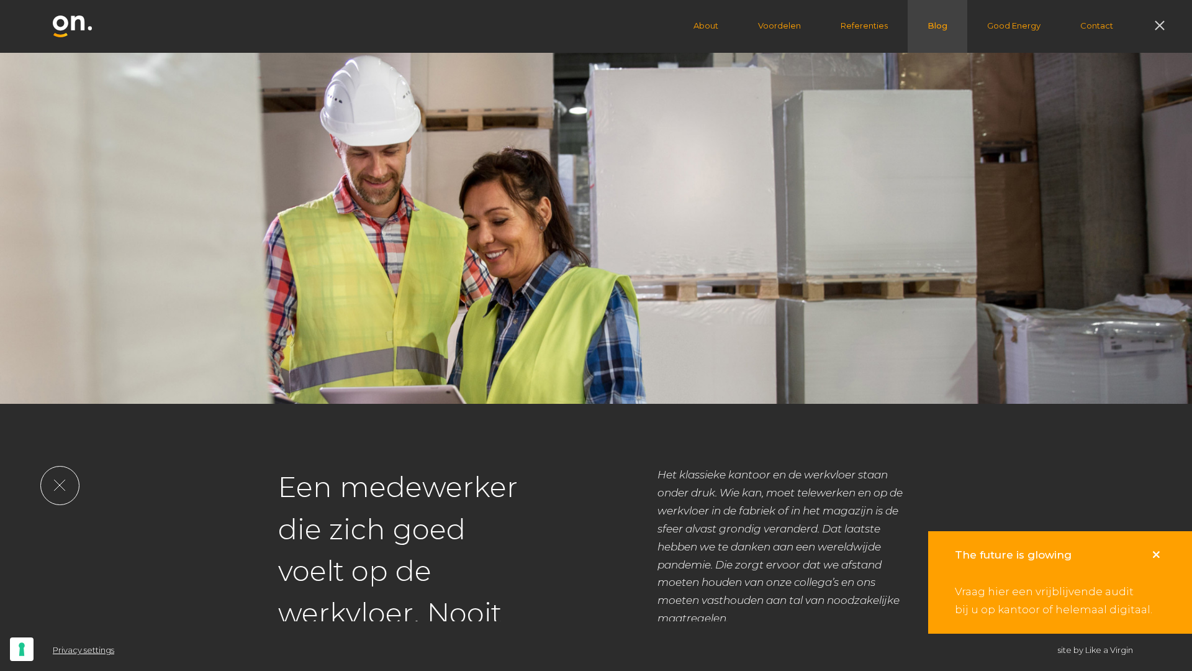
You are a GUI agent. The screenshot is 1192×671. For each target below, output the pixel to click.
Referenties (864, 25)
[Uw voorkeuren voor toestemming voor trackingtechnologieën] (22, 649)
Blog (937, 25)
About (705, 25)
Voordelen (779, 25)
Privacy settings (83, 650)
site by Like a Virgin (1095, 650)
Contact (1096, 25)
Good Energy (1014, 25)
